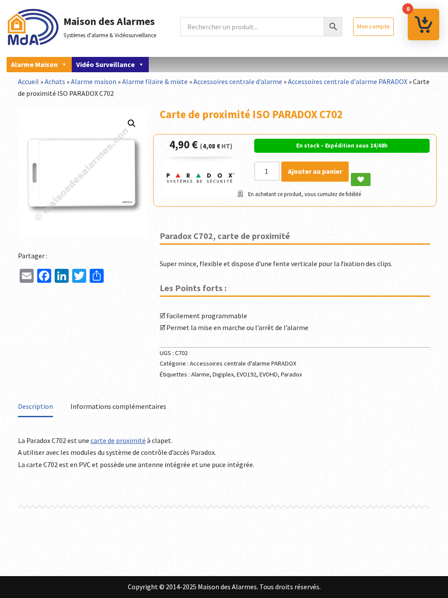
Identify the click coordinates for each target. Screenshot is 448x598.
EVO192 (246, 374)
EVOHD (268, 374)
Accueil (28, 81)
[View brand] (200, 193)
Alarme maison (34, 64)
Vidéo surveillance (105, 64)
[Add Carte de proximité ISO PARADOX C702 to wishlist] (361, 179)
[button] (132, 123)
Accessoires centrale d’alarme (237, 81)
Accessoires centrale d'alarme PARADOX (347, 81)
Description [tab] (35, 406)
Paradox (291, 374)
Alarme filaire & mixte (155, 81)
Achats (55, 81)
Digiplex (223, 374)
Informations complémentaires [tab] (118, 406)
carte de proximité (118, 440)
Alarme (200, 374)
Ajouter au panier (315, 171)
